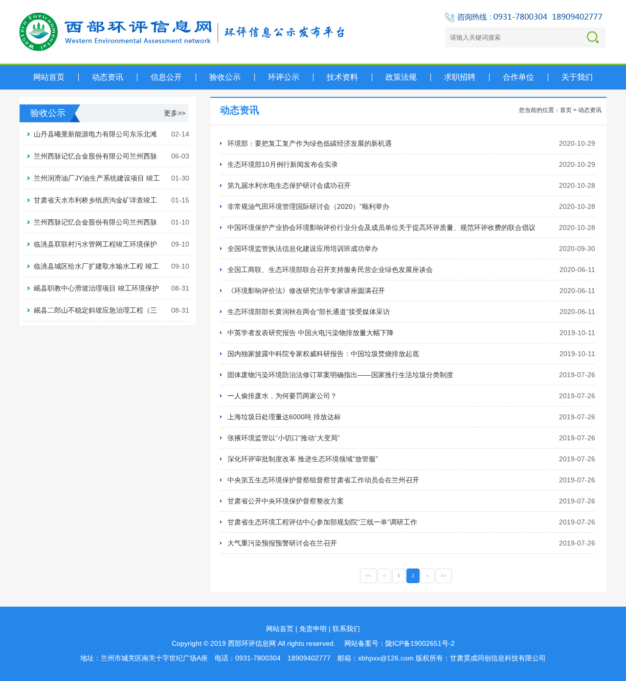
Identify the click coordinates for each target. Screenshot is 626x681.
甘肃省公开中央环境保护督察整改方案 (285, 501)
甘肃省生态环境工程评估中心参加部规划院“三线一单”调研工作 (322, 522)
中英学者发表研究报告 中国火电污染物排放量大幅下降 (310, 333)
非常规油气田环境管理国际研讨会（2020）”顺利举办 (308, 206)
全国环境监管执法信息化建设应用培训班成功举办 (302, 248)
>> (444, 575)
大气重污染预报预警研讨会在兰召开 (282, 543)
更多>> (174, 113)
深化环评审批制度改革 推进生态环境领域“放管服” (302, 459)
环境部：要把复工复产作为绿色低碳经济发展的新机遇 (309, 143)
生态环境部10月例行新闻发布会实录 (282, 164)
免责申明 (313, 629)
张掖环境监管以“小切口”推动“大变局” (283, 438)
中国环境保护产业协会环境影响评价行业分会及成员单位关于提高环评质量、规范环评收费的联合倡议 (381, 227)
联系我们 (346, 629)
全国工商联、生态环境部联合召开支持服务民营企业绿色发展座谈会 (330, 269)
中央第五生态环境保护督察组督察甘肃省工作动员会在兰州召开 (323, 480)
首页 (566, 110)
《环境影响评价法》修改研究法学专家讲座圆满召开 (306, 291)
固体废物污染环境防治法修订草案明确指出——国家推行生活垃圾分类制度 (340, 375)
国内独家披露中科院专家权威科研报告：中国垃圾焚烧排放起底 (323, 354)
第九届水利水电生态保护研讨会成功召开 (289, 185)
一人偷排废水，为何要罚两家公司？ (282, 396)
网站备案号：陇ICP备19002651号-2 (399, 643)
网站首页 (279, 629)
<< (368, 575)
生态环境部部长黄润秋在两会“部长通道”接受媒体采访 (308, 312)
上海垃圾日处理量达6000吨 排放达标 (284, 417)
